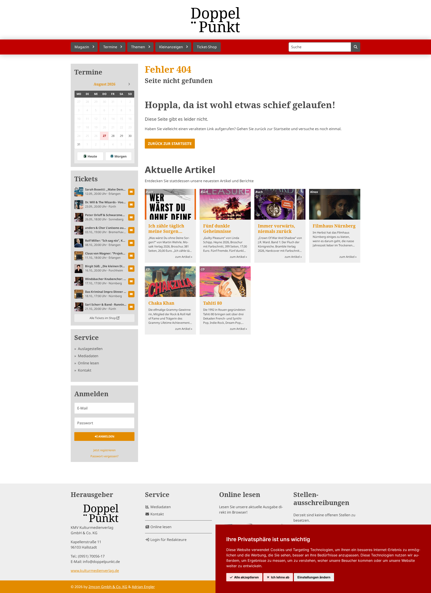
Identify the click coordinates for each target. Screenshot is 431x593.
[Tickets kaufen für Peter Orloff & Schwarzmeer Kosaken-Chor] (131, 217)
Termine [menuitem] (110, 46)
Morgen (120, 156)
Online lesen (88, 363)
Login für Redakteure (168, 539)
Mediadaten (87, 355)
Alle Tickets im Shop (103, 318)
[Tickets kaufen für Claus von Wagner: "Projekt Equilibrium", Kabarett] (131, 256)
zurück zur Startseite (170, 143)
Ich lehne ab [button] (280, 577)
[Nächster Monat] (129, 84)
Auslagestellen (90, 348)
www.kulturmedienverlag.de (95, 570)
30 (130, 136)
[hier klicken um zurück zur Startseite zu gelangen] (215, 19)
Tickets (86, 179)
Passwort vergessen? (104, 456)
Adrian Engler (143, 586)
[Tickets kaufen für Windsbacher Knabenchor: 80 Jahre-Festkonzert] (131, 281)
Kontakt (84, 370)
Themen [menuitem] (138, 46)
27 (104, 136)
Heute (92, 156)
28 (112, 136)
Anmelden (106, 436)
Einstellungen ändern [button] (313, 577)
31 (78, 144)
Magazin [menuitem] (82, 46)
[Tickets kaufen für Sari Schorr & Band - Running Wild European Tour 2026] (131, 307)
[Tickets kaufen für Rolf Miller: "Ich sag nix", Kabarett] (131, 243)
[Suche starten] (355, 47)
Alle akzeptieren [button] (246, 577)
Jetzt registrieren (104, 450)
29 (121, 136)
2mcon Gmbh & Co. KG (107, 586)
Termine (88, 72)
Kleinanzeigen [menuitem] (171, 46)
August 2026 (104, 84)
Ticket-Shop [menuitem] (207, 46)
